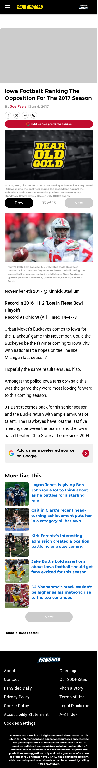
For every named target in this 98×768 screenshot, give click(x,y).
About (9, 670)
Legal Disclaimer (75, 705)
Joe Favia (18, 106)
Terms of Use (72, 696)
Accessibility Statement (26, 714)
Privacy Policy (17, 696)
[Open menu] (7, 7)
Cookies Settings (20, 723)
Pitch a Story (71, 688)
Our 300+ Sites (73, 679)
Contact (11, 679)
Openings (68, 670)
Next (78, 202)
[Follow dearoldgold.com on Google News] (85, 453)
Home (9, 633)
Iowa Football (29, 633)
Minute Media (27, 735)
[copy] (33, 115)
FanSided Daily (18, 688)
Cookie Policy (16, 705)
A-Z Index (68, 714)
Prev (19, 202)
